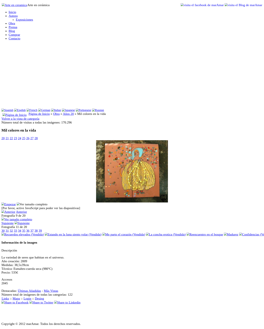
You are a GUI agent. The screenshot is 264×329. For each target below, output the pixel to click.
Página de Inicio (39, 114)
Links (5, 298)
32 (11, 230)
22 (11, 138)
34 (19, 230)
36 (27, 230)
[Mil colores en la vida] (132, 201)
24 (19, 138)
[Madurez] (231, 234)
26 (27, 138)
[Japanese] (68, 110)
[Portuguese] (83, 110)
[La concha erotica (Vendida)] (166, 234)
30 (3, 230)
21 (7, 138)
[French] (32, 110)
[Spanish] (7, 110)
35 (23, 230)
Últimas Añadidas (29, 291)
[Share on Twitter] (41, 302)
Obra (56, 114)
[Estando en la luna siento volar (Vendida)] (73, 234)
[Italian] (56, 110)
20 (3, 138)
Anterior (21, 212)
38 (36, 230)
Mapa (16, 298)
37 (32, 230)
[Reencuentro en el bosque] (205, 234)
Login (27, 298)
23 (15, 138)
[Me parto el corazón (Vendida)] (123, 234)
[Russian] (98, 110)
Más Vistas (51, 291)
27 (32, 138)
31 (7, 230)
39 (40, 230)
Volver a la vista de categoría (20, 118)
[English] (20, 110)
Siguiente (7, 223)
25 (23, 138)
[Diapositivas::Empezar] (8, 204)
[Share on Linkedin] (67, 302)
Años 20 (68, 114)
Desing (39, 298)
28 (36, 138)
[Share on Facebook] (15, 302)
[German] (44, 110)
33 (15, 230)
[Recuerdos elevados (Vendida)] (22, 234)
